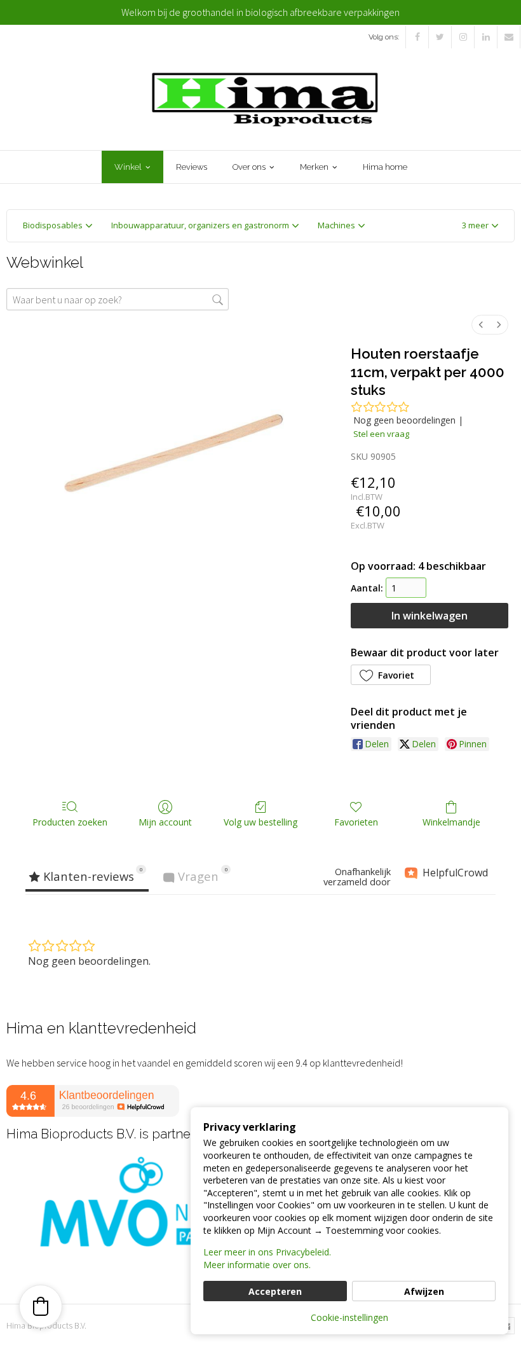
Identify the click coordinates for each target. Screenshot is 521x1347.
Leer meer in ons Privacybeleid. (267, 1252)
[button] (480, 225)
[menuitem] (481, 324)
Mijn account (165, 822)
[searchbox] (117, 299)
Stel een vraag (381, 433)
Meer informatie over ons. (257, 1265)
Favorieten (356, 822)
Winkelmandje (451, 822)
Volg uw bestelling (260, 822)
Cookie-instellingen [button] (349, 1317)
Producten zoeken (69, 822)
